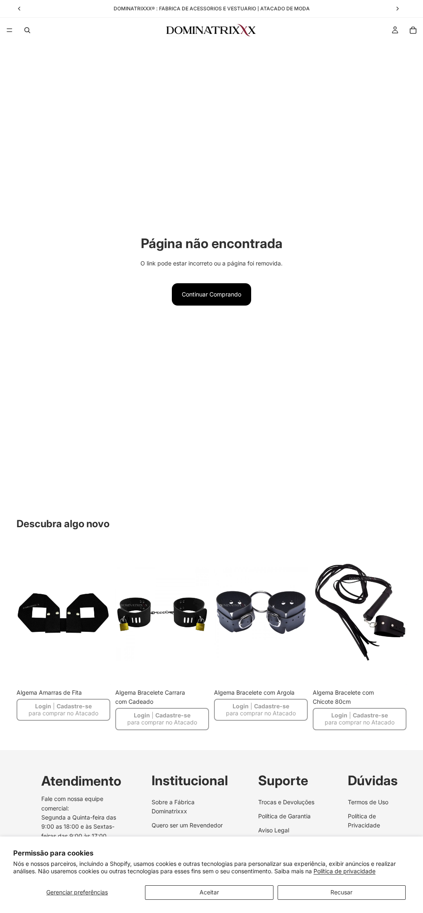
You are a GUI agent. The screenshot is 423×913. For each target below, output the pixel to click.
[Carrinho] (413, 30)
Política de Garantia (284, 816)
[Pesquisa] (27, 30)
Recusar (341, 892)
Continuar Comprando (211, 294)
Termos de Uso (368, 801)
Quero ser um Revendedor (187, 825)
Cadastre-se (74, 706)
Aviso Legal (273, 830)
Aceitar (209, 892)
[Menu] (9, 30)
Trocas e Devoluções (286, 801)
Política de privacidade (344, 871)
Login (43, 706)
